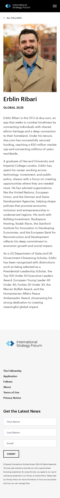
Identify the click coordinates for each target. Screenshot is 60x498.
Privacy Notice (12, 397)
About (7, 386)
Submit (11, 454)
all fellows (14, 18)
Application (10, 376)
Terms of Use (11, 392)
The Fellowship (12, 370)
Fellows (7, 381)
